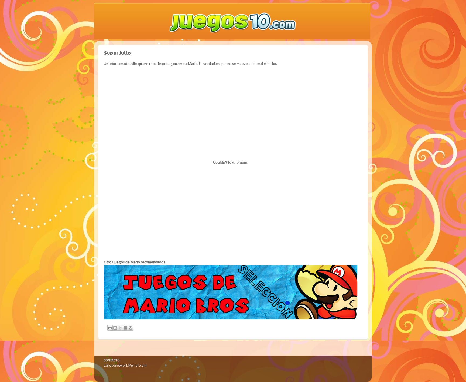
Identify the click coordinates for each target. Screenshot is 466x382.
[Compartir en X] (120, 328)
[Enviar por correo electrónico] (110, 328)
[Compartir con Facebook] (125, 328)
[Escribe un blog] (115, 328)
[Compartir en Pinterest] (130, 328)
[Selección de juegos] (230, 318)
